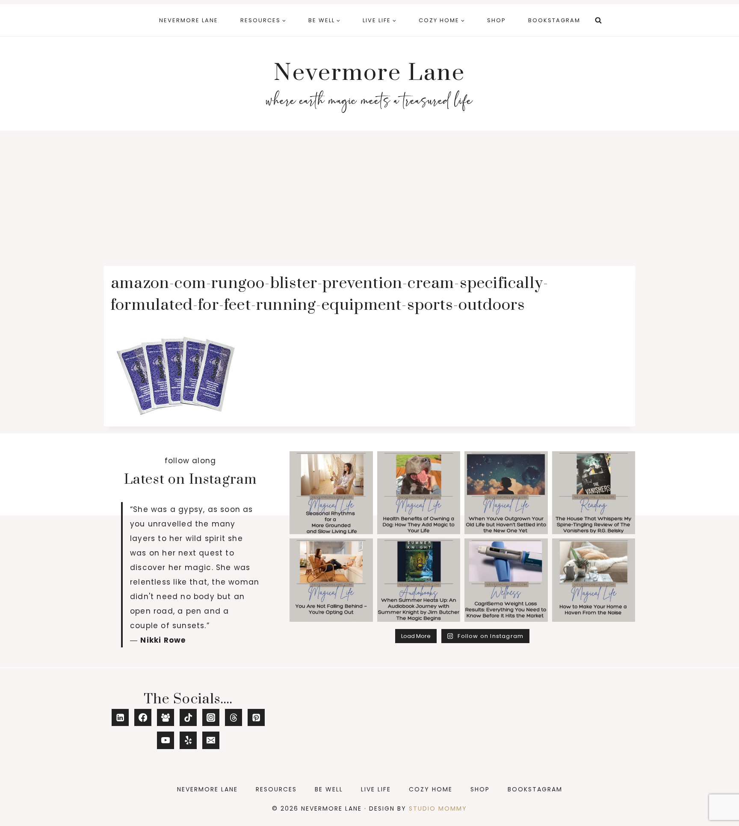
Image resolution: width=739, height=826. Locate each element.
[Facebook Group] (165, 717)
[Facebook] (143, 717)
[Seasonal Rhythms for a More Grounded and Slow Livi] (331, 493)
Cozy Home (430, 789)
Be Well (329, 789)
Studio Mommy (438, 808)
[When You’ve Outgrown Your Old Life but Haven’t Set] (506, 493)
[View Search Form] (598, 20)
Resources (276, 789)
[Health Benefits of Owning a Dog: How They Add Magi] (419, 493)
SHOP (496, 20)
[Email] (211, 740)
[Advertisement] (369, 195)
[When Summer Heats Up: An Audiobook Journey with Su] (419, 580)
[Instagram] (211, 717)
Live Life (376, 789)
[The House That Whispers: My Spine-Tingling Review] (594, 493)
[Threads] (233, 717)
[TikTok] (188, 717)
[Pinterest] (256, 717)
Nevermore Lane (188, 20)
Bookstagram (554, 20)
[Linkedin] (120, 717)
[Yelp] (188, 740)
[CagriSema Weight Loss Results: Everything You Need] (506, 580)
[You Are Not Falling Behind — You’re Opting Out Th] (331, 580)
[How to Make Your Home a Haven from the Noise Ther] (594, 580)
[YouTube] (165, 740)
